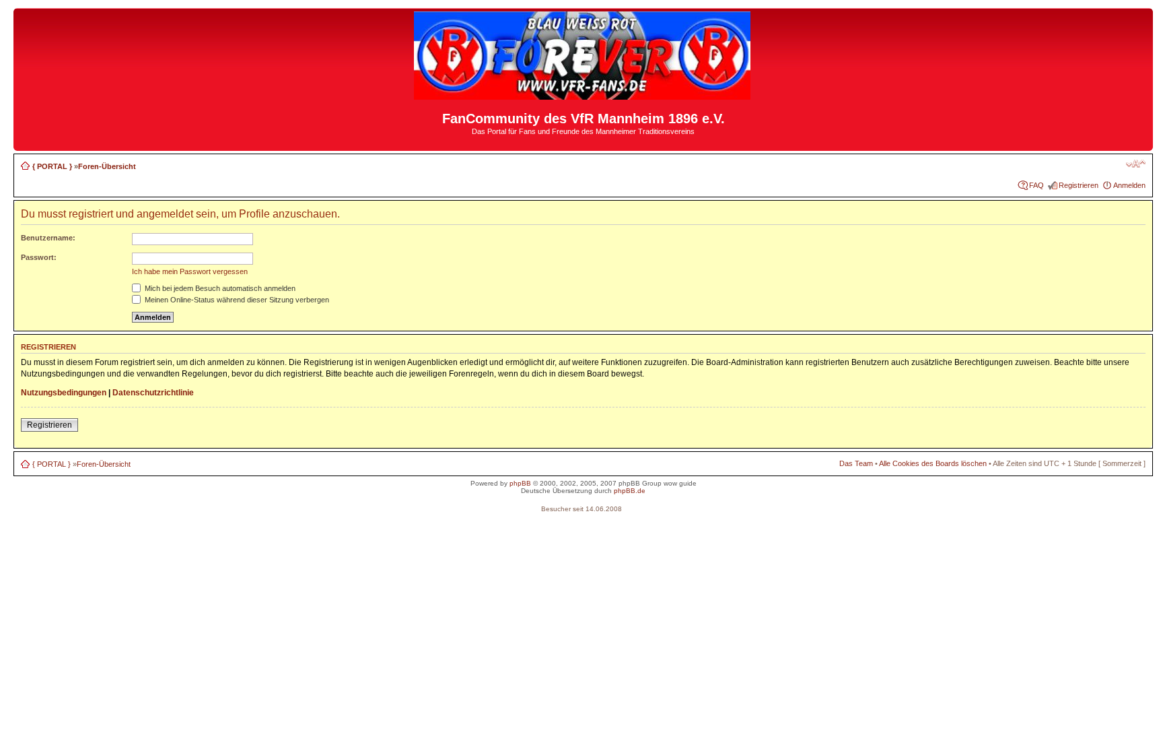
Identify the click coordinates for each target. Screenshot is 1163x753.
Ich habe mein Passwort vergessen (190, 271)
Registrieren (1078, 185)
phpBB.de (629, 490)
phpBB (520, 483)
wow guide (680, 483)
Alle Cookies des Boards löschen (933, 463)
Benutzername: (48, 238)
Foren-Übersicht (107, 166)
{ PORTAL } (52, 166)
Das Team (856, 463)
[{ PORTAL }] (583, 94)
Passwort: (39, 257)
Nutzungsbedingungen (63, 392)
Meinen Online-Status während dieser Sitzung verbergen (236, 300)
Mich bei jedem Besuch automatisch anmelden (219, 288)
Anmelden (1129, 185)
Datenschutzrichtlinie (153, 392)
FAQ (1036, 185)
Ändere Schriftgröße (1136, 164)
